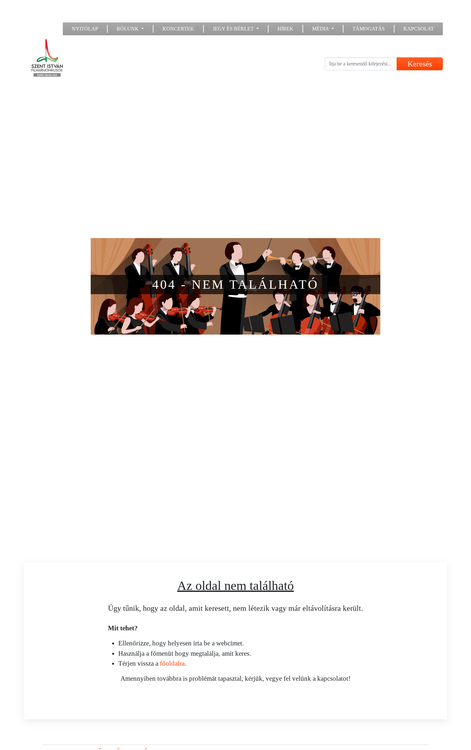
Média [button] (321, 28)
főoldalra (172, 663)
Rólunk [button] (128, 28)
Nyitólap (85, 28)
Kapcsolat (418, 28)
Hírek (285, 28)
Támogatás (368, 28)
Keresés (420, 64)
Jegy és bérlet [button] (234, 28)
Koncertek (178, 28)
